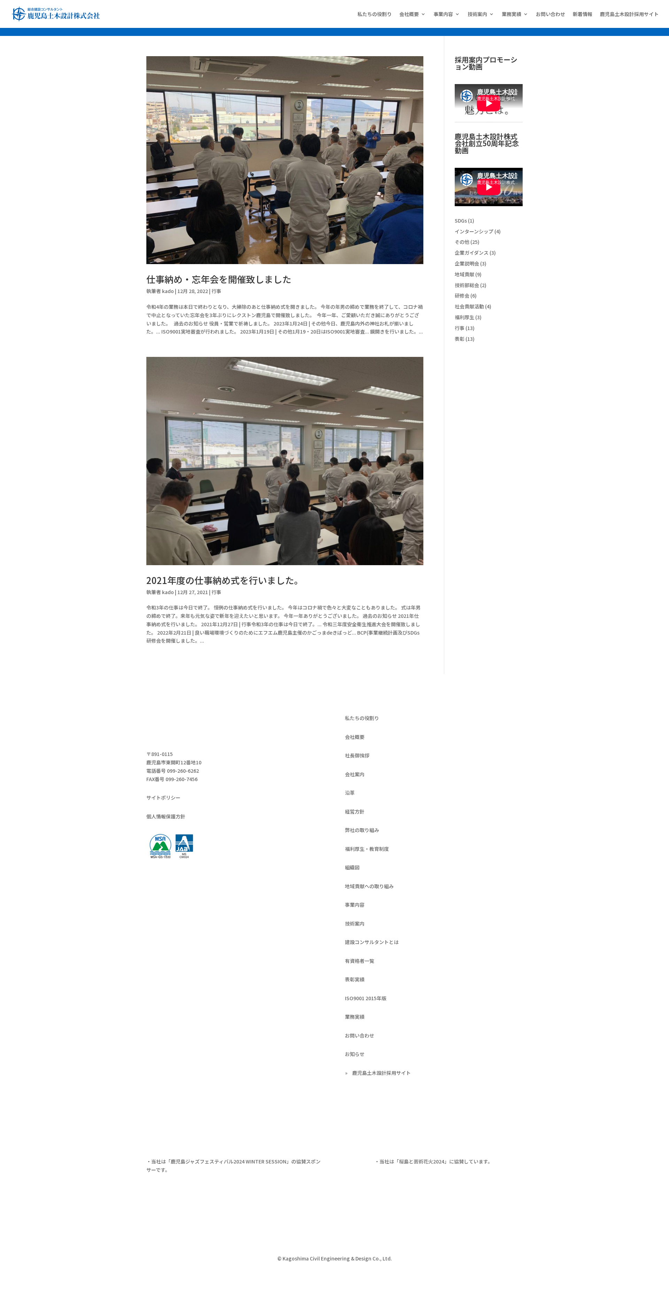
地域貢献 (464, 274)
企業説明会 (467, 263)
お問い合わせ (550, 14)
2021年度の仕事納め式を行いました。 (224, 580)
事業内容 (443, 14)
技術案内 (477, 14)
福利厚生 (464, 317)
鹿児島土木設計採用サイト (629, 14)
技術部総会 (467, 285)
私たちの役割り (374, 14)
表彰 (459, 338)
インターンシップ (474, 231)
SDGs (461, 220)
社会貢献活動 (469, 306)
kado (168, 290)
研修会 (462, 295)
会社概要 (409, 14)
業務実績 (511, 14)
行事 (216, 290)
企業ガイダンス (472, 252)
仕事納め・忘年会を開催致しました (218, 278)
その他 (462, 241)
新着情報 (582, 14)
